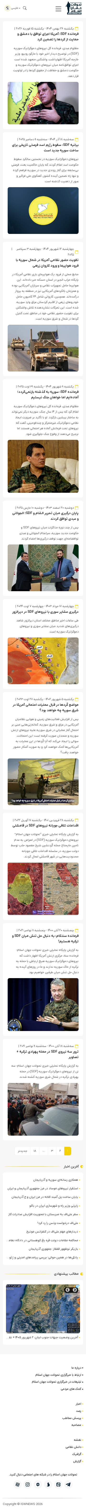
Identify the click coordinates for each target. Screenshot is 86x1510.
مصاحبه (76, 1425)
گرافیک (76, 1454)
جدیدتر (22, 1151)
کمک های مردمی (71, 1389)
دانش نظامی (73, 1447)
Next (67, 1290)
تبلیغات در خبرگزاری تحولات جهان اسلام (56, 1382)
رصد (78, 1411)
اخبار (78, 1404)
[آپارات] (17, 1484)
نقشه (77, 1440)
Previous (74, 1290)
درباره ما (76, 1368)
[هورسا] (38, 1484)
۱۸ (35, 1151)
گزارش (77, 1461)
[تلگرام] (68, 1484)
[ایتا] (58, 1484)
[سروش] (48, 1484)
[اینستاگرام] (27, 1484)
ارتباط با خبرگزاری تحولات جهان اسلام (58, 1375)
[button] (58, 9)
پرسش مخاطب (71, 1418)
